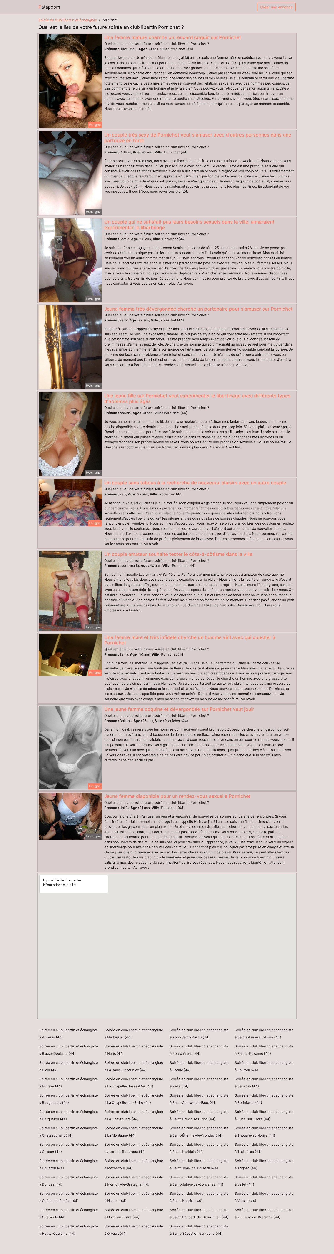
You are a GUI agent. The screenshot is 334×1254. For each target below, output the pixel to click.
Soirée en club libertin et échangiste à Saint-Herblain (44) (199, 1148)
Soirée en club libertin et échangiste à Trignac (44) (264, 1164)
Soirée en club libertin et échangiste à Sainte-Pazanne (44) (264, 1050)
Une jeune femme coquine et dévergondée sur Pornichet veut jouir (179, 709)
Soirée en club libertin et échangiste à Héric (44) (134, 1050)
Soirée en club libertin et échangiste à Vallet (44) (264, 1181)
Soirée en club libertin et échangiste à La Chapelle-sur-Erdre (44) (134, 1099)
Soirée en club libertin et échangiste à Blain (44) (68, 1066)
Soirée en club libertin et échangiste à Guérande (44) (68, 1213)
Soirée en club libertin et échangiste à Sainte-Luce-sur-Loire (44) (264, 1033)
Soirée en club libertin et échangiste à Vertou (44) (264, 1197)
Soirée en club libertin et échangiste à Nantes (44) (134, 1197)
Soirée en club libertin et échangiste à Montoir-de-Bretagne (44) (134, 1181)
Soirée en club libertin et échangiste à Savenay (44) (264, 1082)
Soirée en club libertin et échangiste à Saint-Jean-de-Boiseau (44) (199, 1164)
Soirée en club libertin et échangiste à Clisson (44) (68, 1148)
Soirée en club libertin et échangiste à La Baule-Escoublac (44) (134, 1066)
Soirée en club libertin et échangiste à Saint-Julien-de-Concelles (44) (199, 1181)
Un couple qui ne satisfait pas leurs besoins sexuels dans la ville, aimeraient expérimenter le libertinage (189, 224)
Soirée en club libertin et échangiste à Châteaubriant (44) (68, 1131)
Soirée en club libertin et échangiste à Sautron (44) (264, 1066)
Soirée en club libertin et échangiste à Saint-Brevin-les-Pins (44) (199, 1115)
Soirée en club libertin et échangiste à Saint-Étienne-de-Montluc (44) (199, 1131)
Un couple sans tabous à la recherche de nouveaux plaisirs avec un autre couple (195, 482)
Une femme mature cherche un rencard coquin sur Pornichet (172, 37)
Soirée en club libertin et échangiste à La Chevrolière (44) (134, 1115)
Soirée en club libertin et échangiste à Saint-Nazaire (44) (199, 1197)
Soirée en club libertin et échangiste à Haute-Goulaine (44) (68, 1230)
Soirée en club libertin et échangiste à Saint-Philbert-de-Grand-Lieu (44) (199, 1213)
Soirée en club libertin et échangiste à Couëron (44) (68, 1164)
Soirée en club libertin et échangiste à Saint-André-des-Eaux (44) (199, 1099)
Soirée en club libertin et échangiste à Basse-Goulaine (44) (68, 1050)
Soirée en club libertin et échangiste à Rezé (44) (199, 1082)
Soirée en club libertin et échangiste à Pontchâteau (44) (199, 1050)
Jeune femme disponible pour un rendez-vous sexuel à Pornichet (177, 796)
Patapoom (49, 7)
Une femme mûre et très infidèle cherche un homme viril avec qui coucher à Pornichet (189, 640)
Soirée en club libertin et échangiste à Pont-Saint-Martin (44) (199, 1033)
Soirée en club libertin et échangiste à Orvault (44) (134, 1230)
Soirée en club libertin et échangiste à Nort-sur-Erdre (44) (134, 1213)
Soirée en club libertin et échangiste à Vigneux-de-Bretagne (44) (264, 1213)
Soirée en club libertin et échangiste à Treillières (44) (264, 1148)
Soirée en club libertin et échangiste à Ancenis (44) (68, 1033)
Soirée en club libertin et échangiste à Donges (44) (68, 1181)
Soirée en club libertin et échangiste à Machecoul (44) (134, 1164)
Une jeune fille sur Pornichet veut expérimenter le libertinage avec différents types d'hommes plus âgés (197, 398)
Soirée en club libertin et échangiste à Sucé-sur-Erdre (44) (264, 1115)
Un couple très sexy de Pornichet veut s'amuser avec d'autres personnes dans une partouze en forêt (197, 137)
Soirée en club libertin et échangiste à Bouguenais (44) (68, 1099)
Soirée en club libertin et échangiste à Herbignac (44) (134, 1033)
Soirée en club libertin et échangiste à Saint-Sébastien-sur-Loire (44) (199, 1230)
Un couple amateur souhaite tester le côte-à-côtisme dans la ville (178, 554)
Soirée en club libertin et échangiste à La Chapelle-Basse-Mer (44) (134, 1082)
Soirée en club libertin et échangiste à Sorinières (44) (264, 1099)
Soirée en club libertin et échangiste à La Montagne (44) (134, 1131)
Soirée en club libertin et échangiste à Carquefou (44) (68, 1115)
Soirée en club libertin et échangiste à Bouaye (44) (68, 1082)
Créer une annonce (276, 7)
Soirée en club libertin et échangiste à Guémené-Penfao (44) (68, 1197)
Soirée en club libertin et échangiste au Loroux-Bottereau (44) (134, 1148)
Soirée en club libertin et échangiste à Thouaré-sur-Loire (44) (264, 1131)
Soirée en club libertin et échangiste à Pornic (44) (199, 1066)
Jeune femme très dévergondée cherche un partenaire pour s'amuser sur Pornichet (198, 309)
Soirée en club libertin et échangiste (67, 20)
